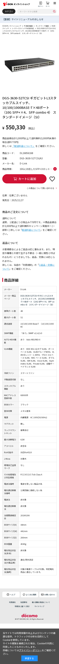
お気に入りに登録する (52, 178)
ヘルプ (12, 594)
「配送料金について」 (23, 146)
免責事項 (23, 602)
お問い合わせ (49, 594)
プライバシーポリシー (30, 650)
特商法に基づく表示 (22, 606)
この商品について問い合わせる (40, 188)
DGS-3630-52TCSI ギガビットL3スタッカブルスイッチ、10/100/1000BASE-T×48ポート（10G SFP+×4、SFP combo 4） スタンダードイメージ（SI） (37, 300)
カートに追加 (27, 179)
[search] (54, 11)
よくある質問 (31, 594)
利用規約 (12, 602)
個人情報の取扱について (41, 602)
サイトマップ (39, 606)
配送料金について (31, 230)
